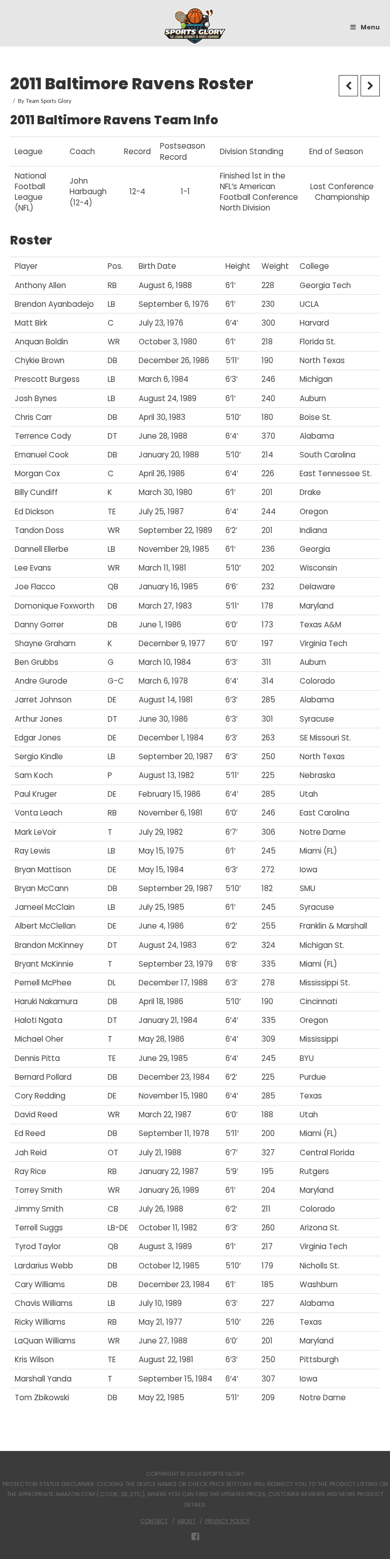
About (186, 1521)
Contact (154, 1521)
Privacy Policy (227, 1521)
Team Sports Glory (49, 101)
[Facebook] (195, 1536)
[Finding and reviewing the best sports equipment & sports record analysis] (195, 26)
